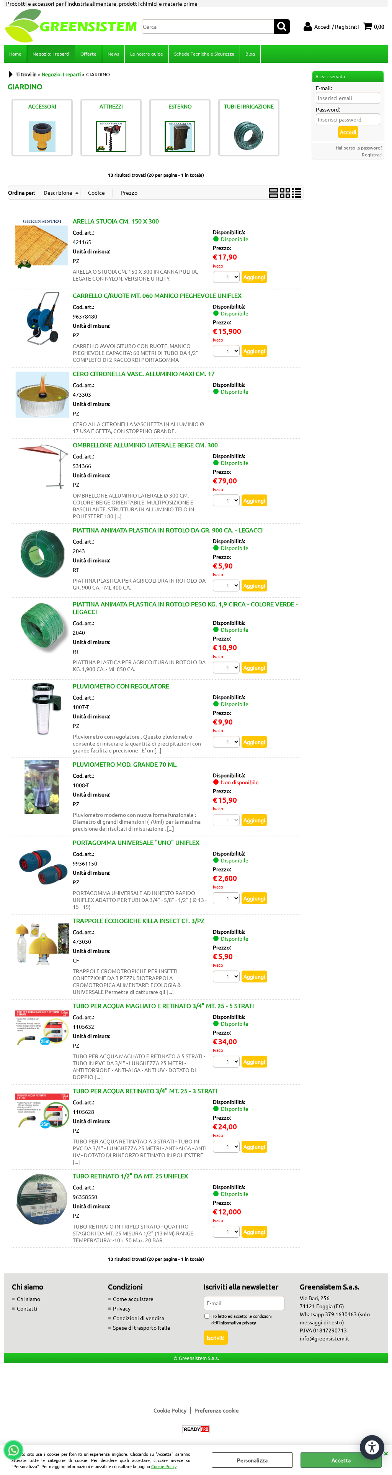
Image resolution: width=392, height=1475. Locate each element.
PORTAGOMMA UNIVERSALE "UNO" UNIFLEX (136, 842)
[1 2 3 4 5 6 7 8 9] (227, 668)
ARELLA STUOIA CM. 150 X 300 (116, 221)
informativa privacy (237, 1322)
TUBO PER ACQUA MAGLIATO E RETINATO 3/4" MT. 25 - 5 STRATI (163, 1005)
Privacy (122, 1308)
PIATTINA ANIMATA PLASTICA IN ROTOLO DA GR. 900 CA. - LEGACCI (168, 530)
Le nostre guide (146, 54)
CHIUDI (386, 1453)
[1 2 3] (227, 977)
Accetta (341, 1460)
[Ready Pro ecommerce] (196, 1429)
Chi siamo (28, 1298)
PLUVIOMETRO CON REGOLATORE (121, 686)
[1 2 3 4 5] (227, 352)
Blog (250, 54)
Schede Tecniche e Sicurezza (204, 54)
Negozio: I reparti (51, 54)
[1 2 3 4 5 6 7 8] (227, 278)
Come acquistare (133, 1298)
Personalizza (252, 1460)
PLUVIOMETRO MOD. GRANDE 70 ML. (125, 764)
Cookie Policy (163, 1466)
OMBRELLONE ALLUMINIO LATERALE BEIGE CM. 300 (145, 444)
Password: (328, 109)
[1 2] (227, 501)
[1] (227, 743)
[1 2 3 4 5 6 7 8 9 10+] (227, 586)
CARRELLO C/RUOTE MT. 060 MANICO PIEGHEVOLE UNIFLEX (157, 295)
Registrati (372, 154)
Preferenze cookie (216, 1410)
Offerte (88, 54)
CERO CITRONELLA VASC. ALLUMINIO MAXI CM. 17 (144, 373)
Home (15, 54)
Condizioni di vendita (138, 1317)
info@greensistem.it (325, 1338)
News (113, 54)
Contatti (27, 1308)
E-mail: (324, 87)
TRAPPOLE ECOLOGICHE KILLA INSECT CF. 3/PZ (138, 920)
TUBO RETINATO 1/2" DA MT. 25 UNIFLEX (130, 1175)
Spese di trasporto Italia (141, 1327)
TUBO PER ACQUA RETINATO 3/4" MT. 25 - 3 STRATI (145, 1090)
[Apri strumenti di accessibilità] (372, 1447)
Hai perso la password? (359, 148)
